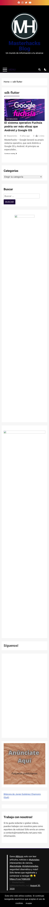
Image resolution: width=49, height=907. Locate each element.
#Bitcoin (19, 856)
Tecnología (12, 119)
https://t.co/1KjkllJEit (20, 879)
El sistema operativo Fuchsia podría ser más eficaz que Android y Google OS (23, 126)
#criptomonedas (30, 866)
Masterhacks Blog (24, 46)
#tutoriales (34, 859)
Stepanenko (12, 136)
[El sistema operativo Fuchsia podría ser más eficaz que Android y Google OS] (24, 110)
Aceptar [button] (29, 903)
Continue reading (9, 153)
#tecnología (15, 866)
